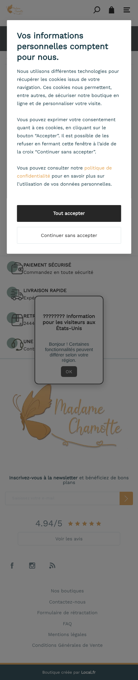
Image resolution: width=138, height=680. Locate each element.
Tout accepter (69, 213)
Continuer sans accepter (69, 235)
